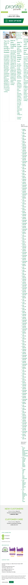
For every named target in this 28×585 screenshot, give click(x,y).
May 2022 (23, 273)
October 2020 (24, 326)
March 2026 (23, 144)
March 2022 (23, 276)
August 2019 (23, 367)
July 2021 (23, 300)
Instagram (7, 538)
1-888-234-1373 (14, 525)
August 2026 (23, 129)
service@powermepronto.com (8, 569)
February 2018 (24, 417)
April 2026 (23, 141)
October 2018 (24, 397)
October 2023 (24, 226)
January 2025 (24, 182)
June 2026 (23, 135)
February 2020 (24, 350)
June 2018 (23, 408)
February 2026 (24, 147)
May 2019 (23, 376)
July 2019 (23, 370)
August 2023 (23, 232)
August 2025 (23, 165)
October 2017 (24, 429)
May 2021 (23, 306)
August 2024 (23, 197)
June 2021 (23, 303)
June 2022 (23, 270)
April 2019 (23, 379)
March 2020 (23, 347)
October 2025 (24, 159)
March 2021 (23, 311)
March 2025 (23, 176)
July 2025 (23, 168)
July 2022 (23, 267)
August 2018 (23, 402)
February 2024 (24, 215)
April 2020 (23, 344)
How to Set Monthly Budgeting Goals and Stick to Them (24, 495)
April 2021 (23, 309)
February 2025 (24, 179)
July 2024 (23, 200)
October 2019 (24, 361)
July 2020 (23, 335)
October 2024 (24, 191)
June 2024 (23, 203)
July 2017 (23, 438)
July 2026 (23, 132)
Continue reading (7, 90)
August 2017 (23, 435)
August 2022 (23, 265)
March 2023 (23, 244)
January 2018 (24, 420)
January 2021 (24, 317)
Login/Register (4, 12)
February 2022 (24, 279)
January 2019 (24, 388)
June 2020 (23, 338)
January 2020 (24, 353)
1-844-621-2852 (14, 16)
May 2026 (23, 138)
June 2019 (23, 373)
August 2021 (23, 297)
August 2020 (23, 332)
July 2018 (23, 405)
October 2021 (24, 291)
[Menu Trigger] (25, 9)
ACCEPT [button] (11, 582)
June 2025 (23, 171)
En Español (24, 12)
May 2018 (23, 411)
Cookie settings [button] (5, 582)
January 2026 (24, 150)
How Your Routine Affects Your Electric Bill (24, 484)
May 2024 (23, 206)
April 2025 (23, 174)
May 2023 (23, 238)
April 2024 (23, 209)
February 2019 (24, 385)
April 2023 (23, 241)
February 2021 (24, 314)
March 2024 (23, 212)
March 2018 (23, 414)
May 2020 (23, 341)
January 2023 (24, 250)
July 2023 (23, 235)
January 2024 (24, 218)
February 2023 (24, 247)
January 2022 (24, 282)
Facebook (7, 535)
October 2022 (24, 259)
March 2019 (23, 382)
